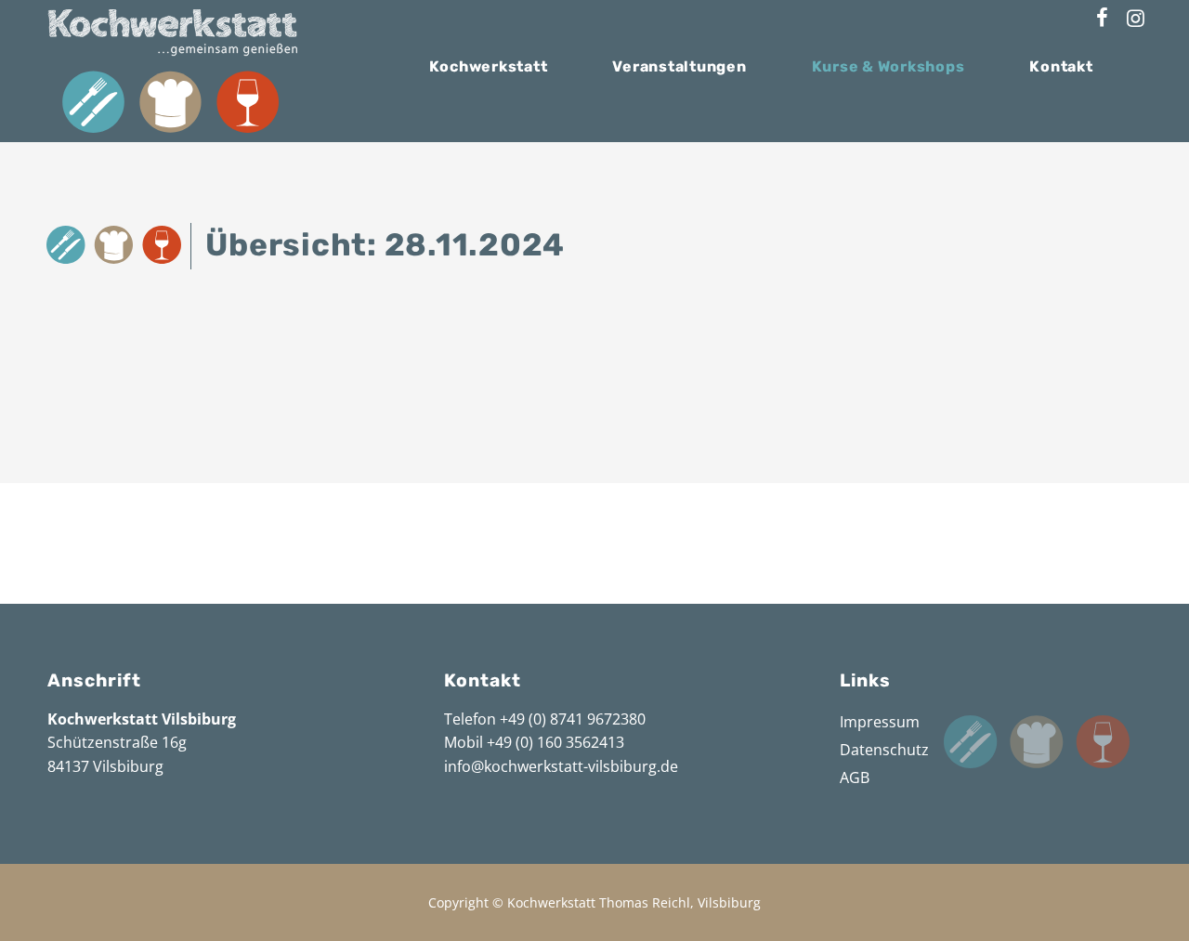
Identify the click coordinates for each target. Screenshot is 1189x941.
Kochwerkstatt (488, 66)
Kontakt (1060, 66)
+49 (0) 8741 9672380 (573, 719)
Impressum (880, 722)
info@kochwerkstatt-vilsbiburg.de (561, 766)
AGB (854, 777)
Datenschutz (884, 749)
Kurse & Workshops (888, 66)
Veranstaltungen (679, 66)
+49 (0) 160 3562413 (555, 742)
